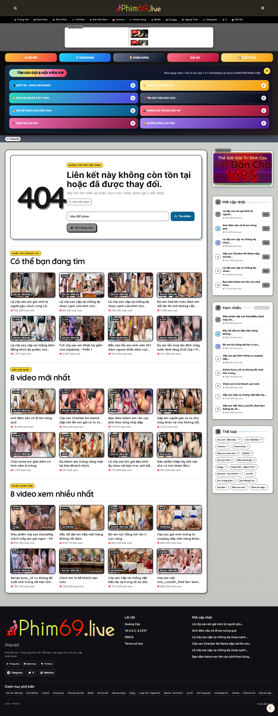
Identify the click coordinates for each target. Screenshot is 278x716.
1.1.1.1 (206, 72)
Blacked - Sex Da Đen (229, 473)
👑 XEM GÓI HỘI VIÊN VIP (158, 85)
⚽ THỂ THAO (247, 57)
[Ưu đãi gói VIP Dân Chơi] (242, 168)
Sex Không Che (247, 480)
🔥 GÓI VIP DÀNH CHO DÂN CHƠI (31, 110)
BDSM (157, 19)
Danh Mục (42, 19)
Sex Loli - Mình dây (229, 439)
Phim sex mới (239, 487)
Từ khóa (48, 664)
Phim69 (12, 645)
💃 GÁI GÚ (193, 57)
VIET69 (239, 19)
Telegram (211, 19)
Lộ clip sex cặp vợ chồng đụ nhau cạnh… (220, 637)
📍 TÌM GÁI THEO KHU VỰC (159, 97)
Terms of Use (134, 643)
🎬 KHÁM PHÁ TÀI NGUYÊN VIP (162, 110)
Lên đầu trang (266, 704)
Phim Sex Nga (258, 487)
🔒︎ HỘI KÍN (31, 57)
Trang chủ (22, 19)
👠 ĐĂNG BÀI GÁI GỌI (25, 123)
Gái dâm (222, 487)
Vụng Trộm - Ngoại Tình (244, 467)
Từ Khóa (80, 19)
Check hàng (139, 19)
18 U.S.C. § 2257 (136, 630)
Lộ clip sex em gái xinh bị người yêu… (217, 624)
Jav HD (250, 473)
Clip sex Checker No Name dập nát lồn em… (222, 643)
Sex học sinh (225, 460)
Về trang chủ (84, 228)
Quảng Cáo (132, 624)
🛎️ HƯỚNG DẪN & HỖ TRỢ (159, 123)
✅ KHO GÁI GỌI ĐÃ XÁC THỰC (30, 97)
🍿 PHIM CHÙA (139, 57)
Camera (120, 19)
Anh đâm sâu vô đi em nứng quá (214, 630)
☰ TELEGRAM (85, 57)
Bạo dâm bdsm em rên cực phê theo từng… (221, 656)
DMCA (129, 637)
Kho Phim (61, 19)
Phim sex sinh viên (227, 453)
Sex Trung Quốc (226, 480)
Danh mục (31, 664)
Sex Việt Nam (100, 19)
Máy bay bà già (246, 460)
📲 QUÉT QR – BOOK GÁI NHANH (31, 85)
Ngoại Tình (191, 19)
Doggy (173, 19)
